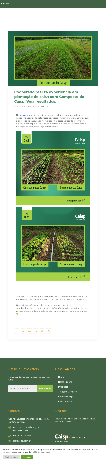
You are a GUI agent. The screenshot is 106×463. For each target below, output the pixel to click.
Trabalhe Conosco (67, 392)
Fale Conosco (65, 401)
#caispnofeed (26, 115)
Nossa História (65, 382)
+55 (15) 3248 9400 (22, 435)
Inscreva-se (45, 388)
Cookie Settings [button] (11, 457)
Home (61, 377)
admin (17, 106)
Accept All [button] (27, 457)
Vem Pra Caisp (65, 396)
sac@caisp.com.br (22, 441)
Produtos (63, 387)
